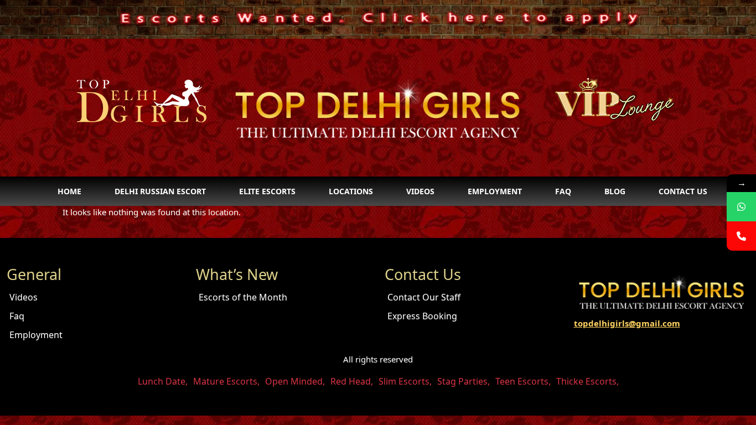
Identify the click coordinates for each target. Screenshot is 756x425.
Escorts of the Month (243, 297)
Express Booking (422, 316)
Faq (563, 191)
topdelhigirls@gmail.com (627, 323)
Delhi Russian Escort (160, 191)
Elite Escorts (267, 191)
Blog (614, 191)
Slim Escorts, (405, 381)
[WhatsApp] (741, 206)
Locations (351, 191)
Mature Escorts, (226, 381)
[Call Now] (741, 236)
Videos (420, 191)
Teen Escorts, (523, 381)
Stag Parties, (463, 381)
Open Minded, (295, 381)
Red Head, (351, 381)
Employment (495, 191)
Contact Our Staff (423, 297)
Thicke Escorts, (587, 381)
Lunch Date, (163, 381)
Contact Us (683, 191)
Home (69, 191)
